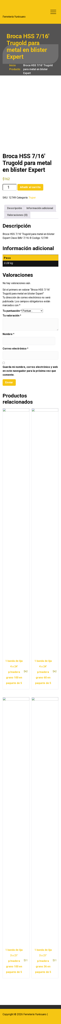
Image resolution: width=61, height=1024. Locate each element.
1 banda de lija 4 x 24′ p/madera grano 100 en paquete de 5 (14, 672)
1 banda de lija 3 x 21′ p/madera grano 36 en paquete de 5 (43, 961)
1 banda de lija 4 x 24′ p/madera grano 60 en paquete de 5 (43, 672)
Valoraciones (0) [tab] (17, 215)
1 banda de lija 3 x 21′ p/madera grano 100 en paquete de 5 (14, 961)
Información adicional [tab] (40, 208)
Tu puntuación (12, 310)
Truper (32, 197)
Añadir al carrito (30, 187)
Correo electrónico (15, 348)
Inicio (12, 65)
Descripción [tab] (14, 208)
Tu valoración (12, 315)
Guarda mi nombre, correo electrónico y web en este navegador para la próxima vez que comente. (30, 370)
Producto (14, 69)
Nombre (8, 334)
